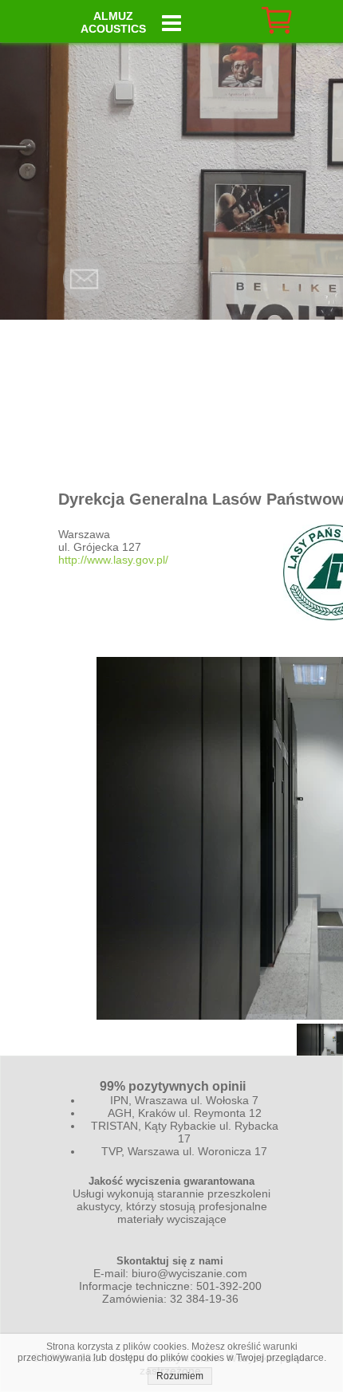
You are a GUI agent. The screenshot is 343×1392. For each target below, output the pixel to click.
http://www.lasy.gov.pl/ (113, 559)
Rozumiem (179, 1376)
